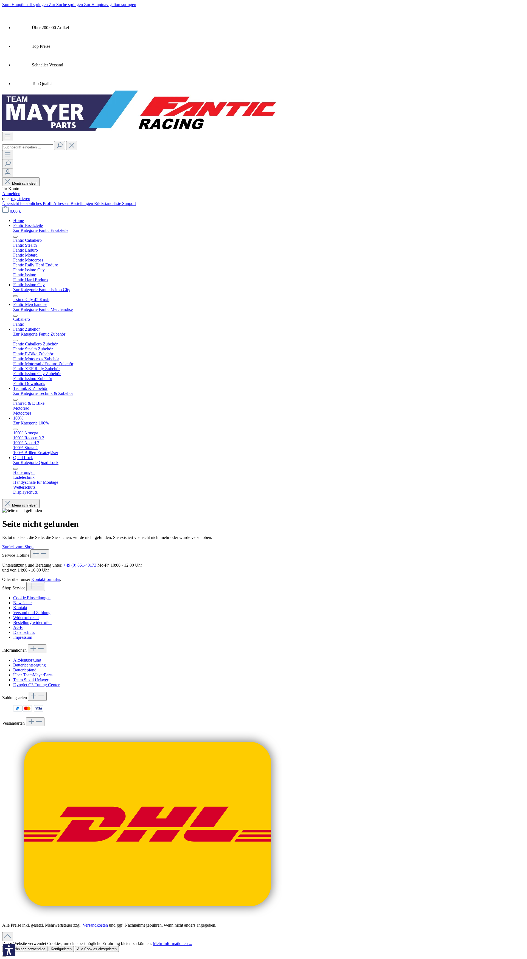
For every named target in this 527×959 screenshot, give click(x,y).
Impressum (22, 637)
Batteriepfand (25, 670)
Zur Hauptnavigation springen (110, 4)
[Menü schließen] (15, 237)
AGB (18, 627)
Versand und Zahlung (32, 612)
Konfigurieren (61, 949)
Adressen (62, 203)
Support (129, 203)
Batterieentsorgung (29, 665)
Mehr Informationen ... (172, 943)
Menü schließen (24, 183)
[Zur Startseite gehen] (139, 129)
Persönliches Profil (36, 203)
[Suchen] (59, 145)
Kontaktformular (45, 579)
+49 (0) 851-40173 (79, 565)
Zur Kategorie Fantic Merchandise (43, 309)
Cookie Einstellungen (32, 597)
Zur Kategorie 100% (31, 423)
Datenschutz (24, 632)
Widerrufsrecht (26, 617)
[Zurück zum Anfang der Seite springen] (7, 936)
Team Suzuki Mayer (30, 679)
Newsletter (22, 602)
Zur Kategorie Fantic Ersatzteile (40, 230)
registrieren (20, 198)
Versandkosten (95, 925)
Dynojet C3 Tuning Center (36, 684)
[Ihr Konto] (7, 172)
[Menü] (7, 136)
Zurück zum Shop (17, 546)
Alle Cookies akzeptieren (97, 949)
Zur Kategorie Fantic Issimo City (41, 289)
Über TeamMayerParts (32, 675)
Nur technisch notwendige (24, 949)
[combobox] (27, 147)
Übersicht (11, 203)
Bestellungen (82, 203)
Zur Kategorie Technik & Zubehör (43, 393)
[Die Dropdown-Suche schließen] (71, 145)
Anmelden (11, 193)
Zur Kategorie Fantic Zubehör (39, 334)
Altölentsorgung (27, 660)
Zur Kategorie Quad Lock (35, 462)
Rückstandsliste (108, 203)
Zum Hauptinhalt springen (25, 4)
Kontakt (20, 607)
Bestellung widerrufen (32, 622)
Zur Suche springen (66, 4)
